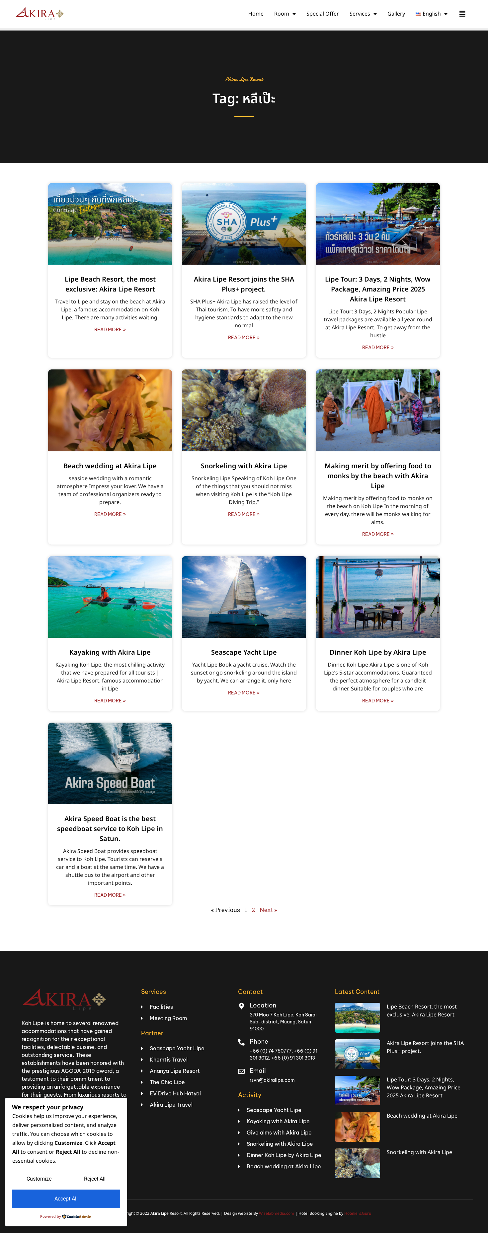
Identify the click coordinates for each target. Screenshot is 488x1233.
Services (360, 14)
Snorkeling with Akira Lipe (244, 466)
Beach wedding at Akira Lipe (110, 466)
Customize (39, 1179)
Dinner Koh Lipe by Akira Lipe (378, 653)
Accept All (66, 1199)
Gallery (396, 14)
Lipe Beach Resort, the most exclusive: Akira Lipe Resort (110, 284)
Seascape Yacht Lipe (244, 653)
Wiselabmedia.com (276, 1213)
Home (256, 14)
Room (281, 14)
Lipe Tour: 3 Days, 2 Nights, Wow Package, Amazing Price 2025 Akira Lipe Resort (378, 289)
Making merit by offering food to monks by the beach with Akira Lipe (378, 476)
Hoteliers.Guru (357, 1213)
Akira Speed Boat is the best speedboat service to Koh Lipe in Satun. (110, 829)
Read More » (110, 330)
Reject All (95, 1179)
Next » (268, 910)
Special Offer (322, 14)
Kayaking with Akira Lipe (110, 653)
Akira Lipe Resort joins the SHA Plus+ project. (244, 284)
